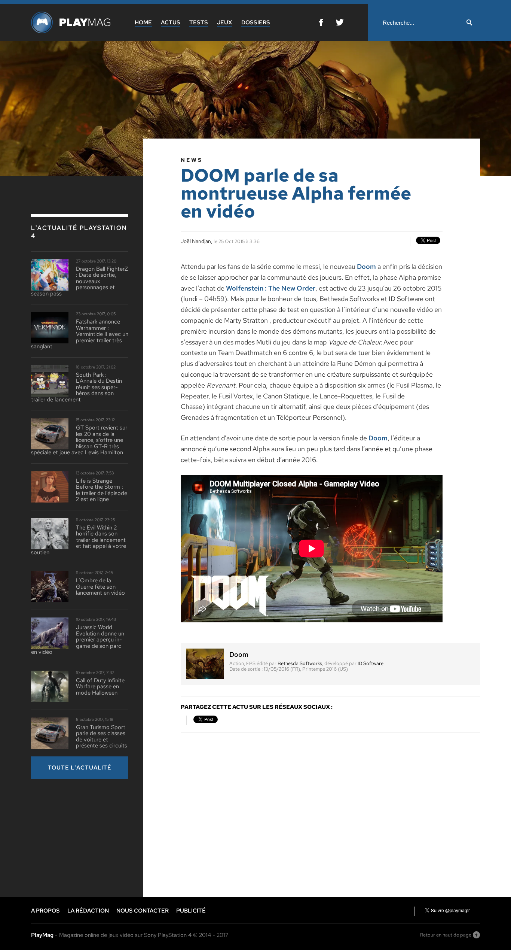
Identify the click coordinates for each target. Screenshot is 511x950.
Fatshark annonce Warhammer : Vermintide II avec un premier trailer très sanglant (79, 334)
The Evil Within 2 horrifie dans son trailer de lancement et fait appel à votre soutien (78, 540)
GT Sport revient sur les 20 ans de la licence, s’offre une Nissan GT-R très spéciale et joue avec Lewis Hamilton (79, 440)
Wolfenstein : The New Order (270, 288)
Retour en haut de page (445, 935)
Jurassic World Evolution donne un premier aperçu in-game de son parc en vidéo (77, 639)
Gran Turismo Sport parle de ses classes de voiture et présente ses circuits (101, 736)
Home (143, 22)
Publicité (191, 910)
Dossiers (255, 22)
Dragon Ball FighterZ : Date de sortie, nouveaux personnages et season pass (79, 281)
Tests (198, 22)
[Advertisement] (87, 837)
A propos (45, 910)
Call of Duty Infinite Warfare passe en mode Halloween (100, 686)
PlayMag (42, 935)
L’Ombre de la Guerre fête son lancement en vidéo (100, 586)
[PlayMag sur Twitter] (340, 24)
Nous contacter (142, 910)
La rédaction (88, 910)
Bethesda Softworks (300, 663)
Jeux (224, 22)
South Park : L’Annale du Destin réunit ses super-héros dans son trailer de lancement (76, 387)
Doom (366, 266)
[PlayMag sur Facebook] (321, 24)
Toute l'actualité (79, 767)
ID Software (370, 663)
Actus (170, 22)
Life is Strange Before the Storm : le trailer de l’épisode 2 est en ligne (101, 490)
